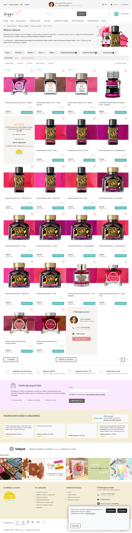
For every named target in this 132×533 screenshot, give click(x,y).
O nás (5, 4)
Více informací (90, 514)
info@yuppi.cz (80, 333)
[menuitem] (5, 21)
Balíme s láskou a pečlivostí (45, 495)
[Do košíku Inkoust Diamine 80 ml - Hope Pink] (27, 303)
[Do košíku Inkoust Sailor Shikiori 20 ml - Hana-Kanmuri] (58, 112)
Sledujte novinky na (110, 504)
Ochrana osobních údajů (44, 505)
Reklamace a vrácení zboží (45, 502)
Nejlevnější (20, 63)
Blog (21, 4)
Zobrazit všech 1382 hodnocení (112, 420)
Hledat (81, 14)
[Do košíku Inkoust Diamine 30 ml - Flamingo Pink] (27, 207)
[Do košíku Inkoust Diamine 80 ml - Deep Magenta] (89, 255)
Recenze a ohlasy (73, 500)
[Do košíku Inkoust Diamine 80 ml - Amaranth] (121, 207)
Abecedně (51, 63)
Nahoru (11, 360)
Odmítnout (111, 511)
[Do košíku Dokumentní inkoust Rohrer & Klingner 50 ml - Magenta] (121, 112)
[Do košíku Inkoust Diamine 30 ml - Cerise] (58, 160)
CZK (106, 4)
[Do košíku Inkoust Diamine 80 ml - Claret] (58, 255)
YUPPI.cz (21, 530)
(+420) (63, 6)
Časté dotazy (72, 495)
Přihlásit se (76, 401)
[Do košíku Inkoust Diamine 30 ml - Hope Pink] (58, 207)
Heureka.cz (29, 146)
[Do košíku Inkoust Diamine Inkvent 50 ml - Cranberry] (58, 351)
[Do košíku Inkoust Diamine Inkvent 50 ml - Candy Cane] (121, 303)
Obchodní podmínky (42, 500)
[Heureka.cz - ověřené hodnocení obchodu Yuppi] (19, 152)
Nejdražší (29, 63)
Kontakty (39, 508)
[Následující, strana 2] (123, 360)
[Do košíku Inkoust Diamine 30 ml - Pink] (89, 207)
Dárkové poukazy (42, 497)
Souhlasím (122, 511)
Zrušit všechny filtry (27, 58)
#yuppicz (57, 449)
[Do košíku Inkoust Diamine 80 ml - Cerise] (27, 255)
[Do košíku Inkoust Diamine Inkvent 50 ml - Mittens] (27, 112)
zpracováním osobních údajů (95, 395)
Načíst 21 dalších (66, 360)
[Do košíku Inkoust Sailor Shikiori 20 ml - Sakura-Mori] (89, 112)
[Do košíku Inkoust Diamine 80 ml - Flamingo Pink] (121, 255)
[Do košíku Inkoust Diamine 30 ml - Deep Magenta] (121, 160)
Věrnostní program (74, 497)
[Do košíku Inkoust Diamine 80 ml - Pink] (58, 303)
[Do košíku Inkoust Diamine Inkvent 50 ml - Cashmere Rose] (27, 351)
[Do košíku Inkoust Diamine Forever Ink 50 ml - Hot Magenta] (89, 303)
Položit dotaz (81, 339)
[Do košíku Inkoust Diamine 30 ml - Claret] (89, 160)
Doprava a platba (13, 4)
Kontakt (27, 4)
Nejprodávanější (40, 63)
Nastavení (75, 526)
